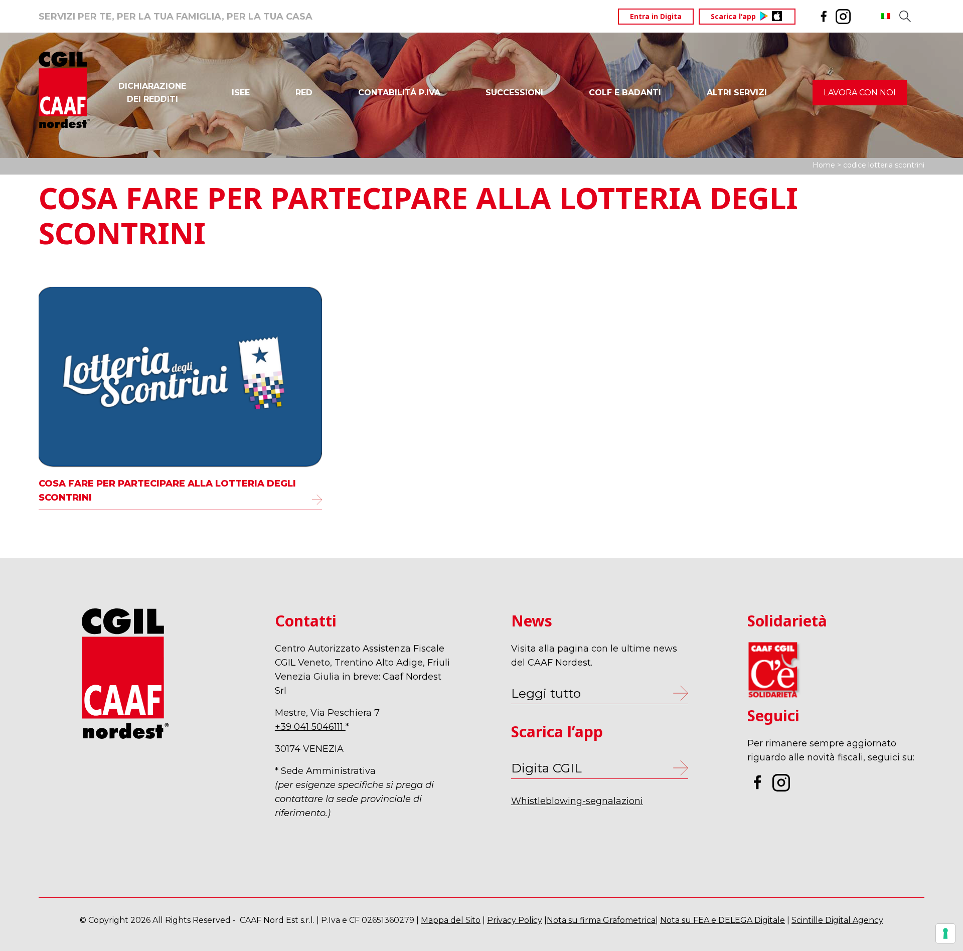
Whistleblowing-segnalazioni (577, 801)
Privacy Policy (514, 920)
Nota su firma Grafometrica (601, 920)
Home (824, 165)
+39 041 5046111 (310, 726)
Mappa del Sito (450, 920)
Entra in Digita (656, 16)
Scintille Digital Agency (837, 920)
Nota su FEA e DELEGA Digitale (722, 920)
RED (303, 92)
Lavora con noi (860, 92)
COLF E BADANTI (625, 92)
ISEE (241, 92)
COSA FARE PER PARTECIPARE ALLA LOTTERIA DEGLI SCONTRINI (167, 490)
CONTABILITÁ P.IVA (399, 92)
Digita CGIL (546, 767)
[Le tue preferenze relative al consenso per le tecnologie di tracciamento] (945, 933)
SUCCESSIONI (514, 92)
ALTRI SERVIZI (737, 92)
